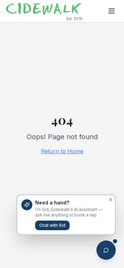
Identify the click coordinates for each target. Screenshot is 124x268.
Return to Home (62, 151)
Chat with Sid (52, 225)
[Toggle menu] (111, 11)
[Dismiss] (110, 199)
